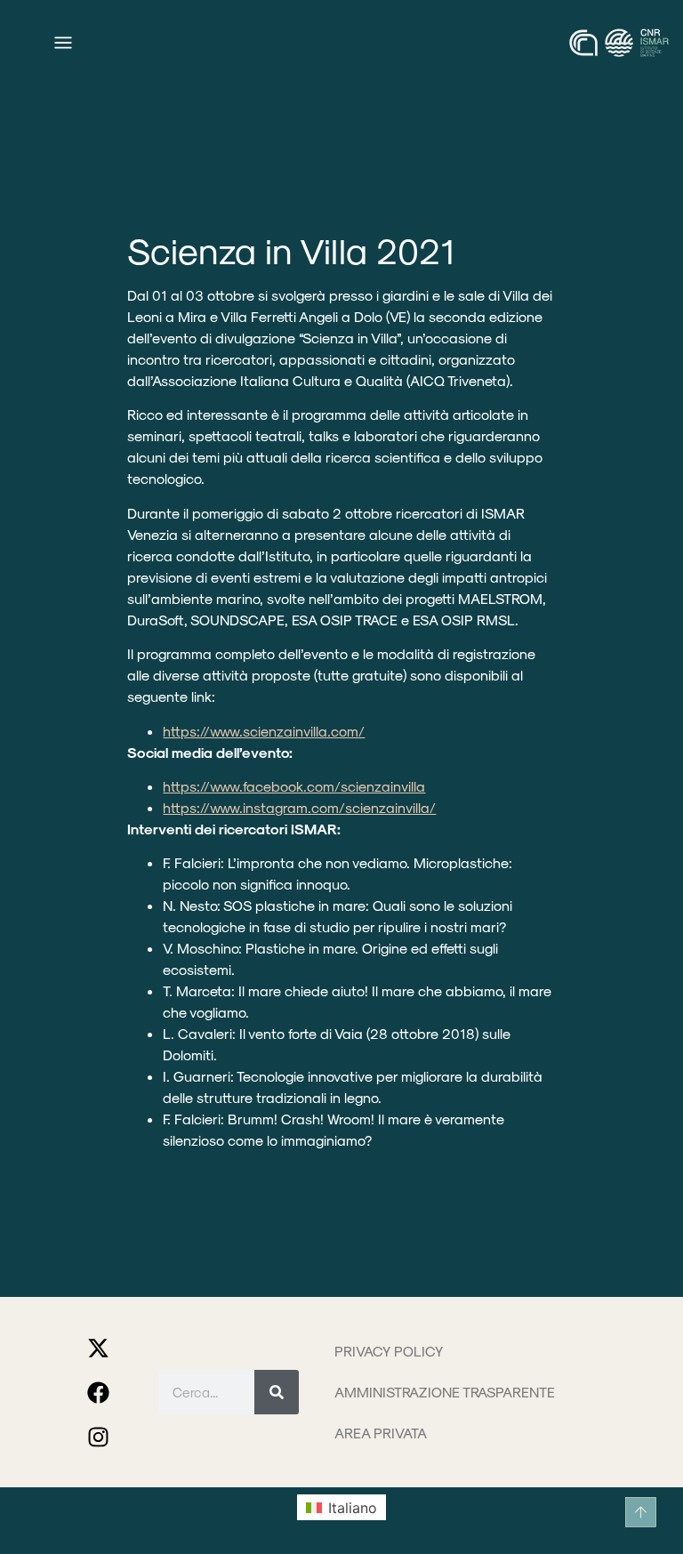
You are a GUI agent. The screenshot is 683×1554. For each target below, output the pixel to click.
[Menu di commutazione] (63, 42)
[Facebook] (98, 1392)
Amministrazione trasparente (444, 1391)
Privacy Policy (388, 1350)
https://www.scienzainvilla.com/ (264, 730)
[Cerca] (276, 1392)
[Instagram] (98, 1436)
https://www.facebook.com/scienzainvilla (294, 785)
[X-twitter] (98, 1347)
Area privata (380, 1432)
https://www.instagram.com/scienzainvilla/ (299, 807)
